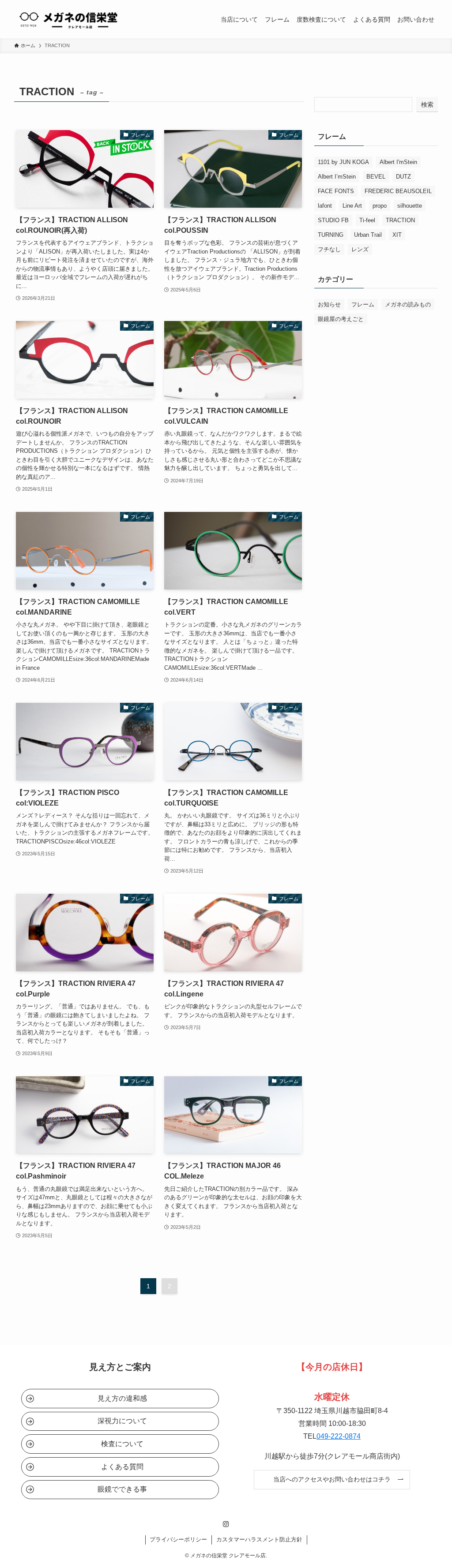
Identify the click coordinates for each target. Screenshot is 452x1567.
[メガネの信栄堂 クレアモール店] (67, 19)
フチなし (329, 249)
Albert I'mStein (398, 162)
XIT (397, 234)
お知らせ (329, 304)
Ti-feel (367, 220)
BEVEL (375, 176)
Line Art (352, 205)
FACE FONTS (336, 191)
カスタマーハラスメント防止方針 (259, 1539)
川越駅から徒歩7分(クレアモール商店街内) (332, 1456)
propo (380, 205)
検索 (427, 104)
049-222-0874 (338, 1436)
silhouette (409, 205)
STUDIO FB (333, 220)
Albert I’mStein (337, 176)
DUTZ (403, 176)
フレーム (362, 304)
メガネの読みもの (408, 304)
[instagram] (226, 1524)
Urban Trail (368, 234)
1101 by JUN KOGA (343, 162)
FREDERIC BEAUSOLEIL (398, 191)
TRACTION (400, 220)
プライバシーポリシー (178, 1539)
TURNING (330, 234)
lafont (325, 205)
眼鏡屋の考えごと (341, 319)
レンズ (360, 249)
